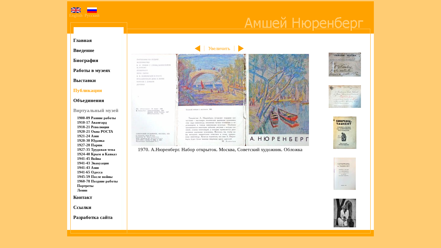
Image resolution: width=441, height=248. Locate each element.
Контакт (82, 197)
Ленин (82, 190)
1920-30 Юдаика (91, 140)
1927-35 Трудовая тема (96, 149)
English (76, 15)
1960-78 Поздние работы (97, 181)
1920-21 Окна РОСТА (95, 131)
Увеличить (219, 48)
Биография (85, 60)
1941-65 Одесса (90, 172)
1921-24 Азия (88, 136)
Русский (92, 15)
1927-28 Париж (89, 145)
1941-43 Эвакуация (93, 163)
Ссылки (82, 207)
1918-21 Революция (93, 127)
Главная (82, 40)
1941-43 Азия (88, 168)
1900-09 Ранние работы (96, 118)
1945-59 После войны (95, 177)
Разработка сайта (93, 217)
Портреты (85, 186)
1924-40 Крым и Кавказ (97, 154)
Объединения (88, 100)
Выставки (84, 80)
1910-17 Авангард (92, 122)
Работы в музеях (91, 70)
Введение (83, 50)
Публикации (87, 90)
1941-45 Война (89, 158)
